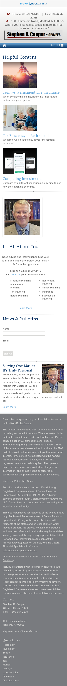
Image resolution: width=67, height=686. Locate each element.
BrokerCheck (23, 423)
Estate (6, 652)
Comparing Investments (22, 179)
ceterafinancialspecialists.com (20, 550)
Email (6, 340)
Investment (9, 648)
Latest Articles (10, 672)
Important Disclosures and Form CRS (24, 556)
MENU (55, 45)
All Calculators (11, 680)
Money (6, 664)
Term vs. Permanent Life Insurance (31, 92)
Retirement (9, 644)
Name (6, 328)
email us (15, 274)
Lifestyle (7, 668)
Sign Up (8, 353)
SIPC (43, 494)
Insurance (8, 656)
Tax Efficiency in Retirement (26, 136)
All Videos (8, 676)
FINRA (35, 494)
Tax (5, 660)
